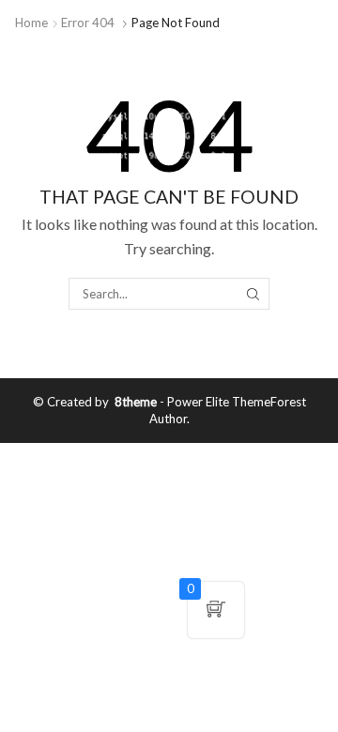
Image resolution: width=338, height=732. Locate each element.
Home (31, 22)
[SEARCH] (253, 294)
